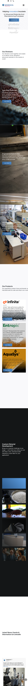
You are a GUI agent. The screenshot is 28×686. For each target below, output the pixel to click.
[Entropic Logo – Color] (14, 27)
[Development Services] (14, 228)
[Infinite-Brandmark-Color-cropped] (14, 23)
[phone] (13, 1)
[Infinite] (14, 310)
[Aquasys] (14, 360)
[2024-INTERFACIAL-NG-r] (7, 4)
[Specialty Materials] (14, 96)
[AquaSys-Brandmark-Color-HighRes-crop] (14, 30)
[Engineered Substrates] (14, 158)
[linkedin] (8, 1)
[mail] (10, 1)
